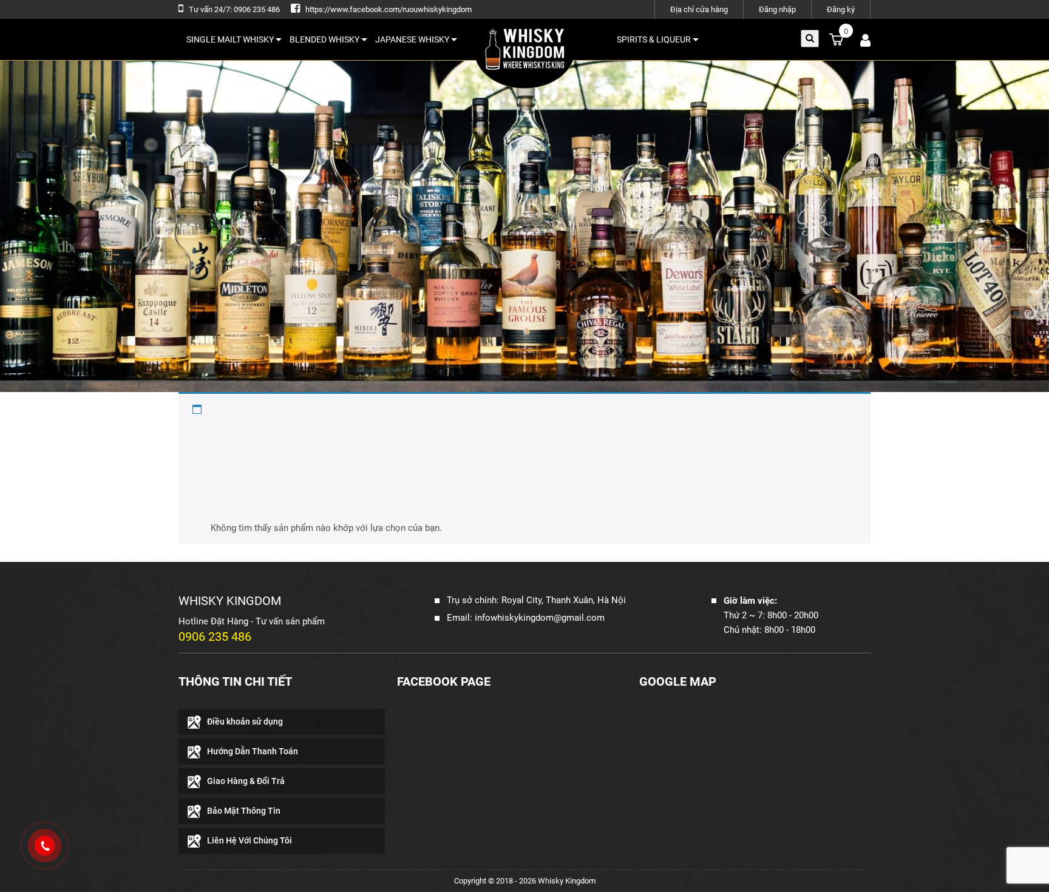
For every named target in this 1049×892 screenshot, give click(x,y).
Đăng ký (841, 9)
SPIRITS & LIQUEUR (654, 39)
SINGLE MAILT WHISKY (230, 39)
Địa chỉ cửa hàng (699, 9)
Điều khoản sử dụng (245, 721)
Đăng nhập (777, 9)
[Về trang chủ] (524, 55)
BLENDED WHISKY (324, 39)
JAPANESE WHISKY (412, 39)
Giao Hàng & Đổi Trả (246, 781)
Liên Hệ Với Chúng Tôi (249, 840)
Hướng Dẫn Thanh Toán (252, 751)
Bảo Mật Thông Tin (243, 811)
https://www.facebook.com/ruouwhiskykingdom (388, 9)
